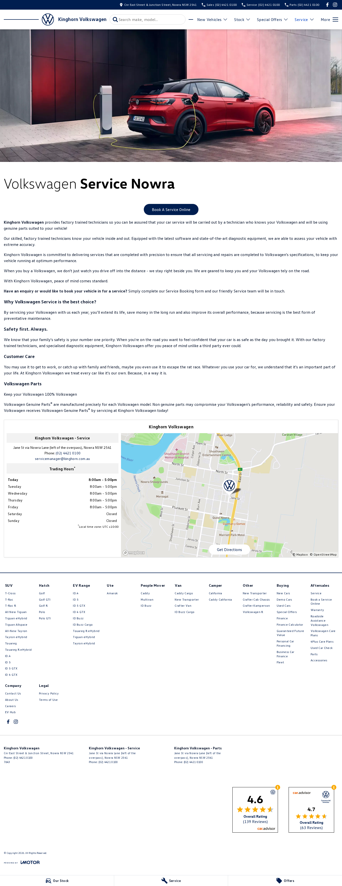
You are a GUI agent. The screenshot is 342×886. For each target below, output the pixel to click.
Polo (42, 612)
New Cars (283, 593)
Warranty (317, 610)
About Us (11, 700)
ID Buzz (78, 618)
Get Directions (229, 549)
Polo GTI (45, 618)
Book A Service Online (171, 209)
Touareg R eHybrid (18, 649)
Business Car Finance (285, 654)
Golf (42, 593)
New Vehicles (209, 19)
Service (301, 19)
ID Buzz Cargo (83, 624)
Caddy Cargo (184, 593)
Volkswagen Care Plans (323, 633)
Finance (282, 618)
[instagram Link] (335, 5)
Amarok (112, 593)
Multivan (147, 599)
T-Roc (9, 599)
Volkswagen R (253, 612)
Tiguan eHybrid (16, 618)
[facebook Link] (327, 5)
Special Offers (269, 19)
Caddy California (220, 599)
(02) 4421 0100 (68, 453)
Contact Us (13, 693)
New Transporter (187, 599)
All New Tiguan (16, 612)
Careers (10, 706)
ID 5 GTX (11, 668)
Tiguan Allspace (16, 624)
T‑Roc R (10, 605)
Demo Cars (284, 599)
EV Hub (10, 712)
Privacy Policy (49, 693)
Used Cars (284, 605)
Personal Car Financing (285, 643)
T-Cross (10, 593)
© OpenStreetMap (323, 554)
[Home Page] (29, 19)
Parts (314, 654)
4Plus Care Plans (322, 641)
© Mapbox (300, 554)
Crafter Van (183, 605)
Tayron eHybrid (16, 637)
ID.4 (8, 656)
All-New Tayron (16, 631)
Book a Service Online (321, 602)
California (215, 593)
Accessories (319, 660)
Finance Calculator (290, 624)
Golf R (43, 605)
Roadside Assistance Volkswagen (319, 620)
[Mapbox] (135, 553)
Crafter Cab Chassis (256, 599)
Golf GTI (45, 599)
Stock (239, 19)
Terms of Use (48, 700)
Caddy (145, 593)
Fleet (280, 662)
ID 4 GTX (11, 675)
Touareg (11, 643)
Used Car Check (322, 648)
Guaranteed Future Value (290, 633)
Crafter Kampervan (256, 605)
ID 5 (8, 662)
